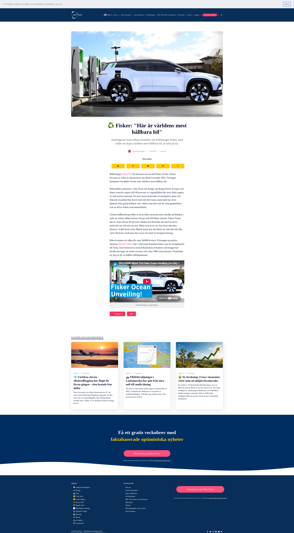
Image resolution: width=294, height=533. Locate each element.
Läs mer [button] (58, 4)
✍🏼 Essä (76, 493)
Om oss (115, 15)
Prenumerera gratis (209, 15)
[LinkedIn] (216, 531)
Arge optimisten (139, 15)
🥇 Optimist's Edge (80, 511)
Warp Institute (130, 511)
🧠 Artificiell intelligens (81, 487)
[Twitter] (210, 531)
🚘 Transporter (117, 314)
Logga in (197, 15)
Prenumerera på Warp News (147, 453)
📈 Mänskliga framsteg (81, 508)
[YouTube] (218, 531)
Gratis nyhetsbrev (126, 15)
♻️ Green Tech (78, 502)
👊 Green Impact (79, 499)
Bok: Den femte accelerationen (166, 15)
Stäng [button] (287, 4)
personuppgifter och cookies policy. (162, 460)
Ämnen (189, 15)
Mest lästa (181, 15)
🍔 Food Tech (78, 496)
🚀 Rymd (76, 517)
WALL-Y (76, 373)
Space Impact (78, 520)
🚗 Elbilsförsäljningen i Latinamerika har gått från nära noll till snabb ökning (145, 381)
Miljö (131, 314)
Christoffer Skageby (139, 151)
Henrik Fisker (125, 243)
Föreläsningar (151, 15)
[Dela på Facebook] (133, 166)
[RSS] (221, 531)
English (107, 15)
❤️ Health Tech (78, 505)
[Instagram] (213, 531)
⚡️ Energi (76, 490)
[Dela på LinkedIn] (147, 166)
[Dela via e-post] (162, 166)
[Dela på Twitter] (118, 166)
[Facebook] (207, 531)
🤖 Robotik (77, 514)
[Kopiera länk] (177, 166)
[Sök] (221, 15)
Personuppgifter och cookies (135, 508)
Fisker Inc (127, 174)
